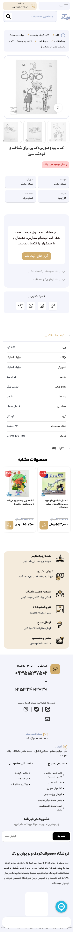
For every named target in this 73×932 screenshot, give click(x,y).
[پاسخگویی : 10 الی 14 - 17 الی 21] (55, 669)
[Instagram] (26, 709)
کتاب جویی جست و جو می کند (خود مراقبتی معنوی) (20, 502)
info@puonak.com (37, 739)
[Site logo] (65, 16)
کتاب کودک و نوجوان (39, 35)
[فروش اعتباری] (60, 577)
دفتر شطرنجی (55, 783)
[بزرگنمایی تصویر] (58, 107)
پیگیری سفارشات (19, 785)
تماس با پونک (21, 773)
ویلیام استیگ (14, 357)
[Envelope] (47, 719)
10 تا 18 (21, 3)
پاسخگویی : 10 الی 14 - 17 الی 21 (32, 666)
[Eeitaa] (47, 709)
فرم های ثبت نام (36, 256)
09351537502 (20, 7)
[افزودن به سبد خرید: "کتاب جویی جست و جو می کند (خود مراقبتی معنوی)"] (9, 525)
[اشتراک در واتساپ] (31, 306)
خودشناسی (42, 41)
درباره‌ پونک (22, 779)
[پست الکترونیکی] (45, 734)
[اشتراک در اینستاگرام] (42, 306)
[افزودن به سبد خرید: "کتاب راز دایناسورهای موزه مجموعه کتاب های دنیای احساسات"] (44, 525)
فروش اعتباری (45, 571)
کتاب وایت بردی (54, 789)
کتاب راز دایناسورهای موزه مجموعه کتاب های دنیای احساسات (56, 504)
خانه (57, 35)
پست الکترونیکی (33, 734)
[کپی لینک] (53, 306)
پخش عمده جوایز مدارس (50, 800)
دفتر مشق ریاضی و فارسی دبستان (52, 775)
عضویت (61, 836)
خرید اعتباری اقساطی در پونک (50, 808)
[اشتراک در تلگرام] (20, 306)
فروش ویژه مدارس (53, 794)
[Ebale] (36, 709)
